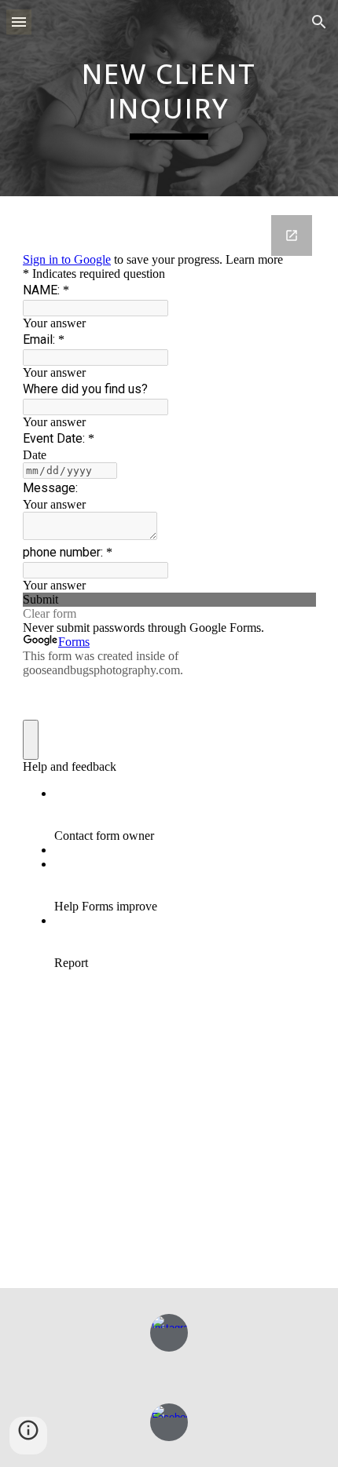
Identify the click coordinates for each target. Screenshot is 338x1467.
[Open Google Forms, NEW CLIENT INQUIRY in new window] (291, 235)
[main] (169, 97)
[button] (19, 21)
